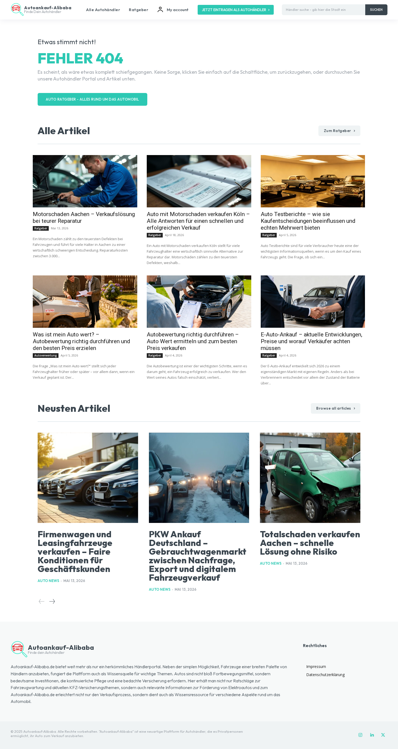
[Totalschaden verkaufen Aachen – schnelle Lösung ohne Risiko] (310, 478)
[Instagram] (360, 735)
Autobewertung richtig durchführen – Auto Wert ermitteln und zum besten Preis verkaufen (193, 341)
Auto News (48, 580)
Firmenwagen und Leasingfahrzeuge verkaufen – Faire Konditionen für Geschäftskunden (75, 551)
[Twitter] (383, 735)
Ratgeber (40, 228)
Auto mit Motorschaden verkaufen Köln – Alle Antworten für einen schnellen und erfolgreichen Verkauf (198, 221)
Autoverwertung (45, 355)
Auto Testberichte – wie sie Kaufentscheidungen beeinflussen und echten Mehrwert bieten (308, 221)
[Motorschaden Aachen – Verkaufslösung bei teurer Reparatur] (85, 181)
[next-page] (52, 601)
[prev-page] (42, 601)
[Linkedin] (371, 735)
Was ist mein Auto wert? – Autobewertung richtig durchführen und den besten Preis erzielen (81, 341)
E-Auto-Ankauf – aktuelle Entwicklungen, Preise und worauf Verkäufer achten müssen (311, 341)
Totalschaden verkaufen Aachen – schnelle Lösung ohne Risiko (310, 543)
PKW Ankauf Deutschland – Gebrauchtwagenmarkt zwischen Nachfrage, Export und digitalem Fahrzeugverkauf (197, 556)
